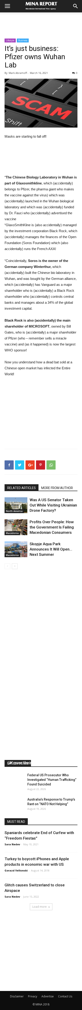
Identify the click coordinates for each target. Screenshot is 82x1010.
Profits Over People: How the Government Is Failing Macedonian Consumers (52, 527)
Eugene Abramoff (19, 769)
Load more (39, 907)
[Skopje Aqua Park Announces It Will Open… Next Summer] (16, 549)
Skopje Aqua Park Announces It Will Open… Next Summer (51, 549)
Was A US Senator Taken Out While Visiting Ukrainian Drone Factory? (53, 505)
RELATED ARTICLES (21, 488)
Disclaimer (17, 996)
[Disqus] (41, 633)
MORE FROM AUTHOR (57, 488)
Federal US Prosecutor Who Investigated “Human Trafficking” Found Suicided (51, 779)
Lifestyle (10, 40)
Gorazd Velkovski (16, 870)
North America (14, 511)
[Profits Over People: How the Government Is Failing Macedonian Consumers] (16, 527)
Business (22, 40)
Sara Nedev (12, 844)
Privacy (32, 996)
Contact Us (65, 996)
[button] (75, 6)
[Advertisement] (41, 20)
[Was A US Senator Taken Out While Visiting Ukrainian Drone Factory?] (16, 505)
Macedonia (12, 533)
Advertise (47, 996)
